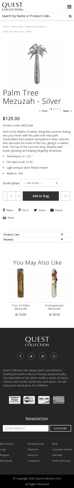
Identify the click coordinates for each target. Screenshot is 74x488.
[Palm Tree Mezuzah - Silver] (37, 63)
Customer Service (62, 449)
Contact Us (34, 460)
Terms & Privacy (61, 460)
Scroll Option (11, 183)
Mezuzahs (18, 26)
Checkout (33, 449)
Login (3, 449)
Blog (54, 443)
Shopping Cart (36, 443)
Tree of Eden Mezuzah (21, 307)
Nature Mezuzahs (35, 26)
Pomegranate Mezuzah (54, 307)
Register (4, 455)
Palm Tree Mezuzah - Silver (17, 31)
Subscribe (60, 428)
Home (6, 26)
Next (66, 111)
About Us (33, 455)
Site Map (57, 455)
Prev (44, 111)
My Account (6, 443)
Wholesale (6, 460)
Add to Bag (41, 196)
